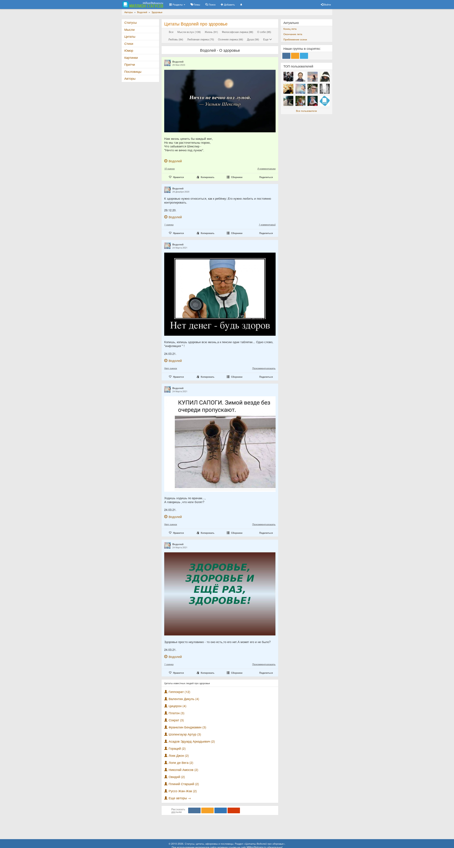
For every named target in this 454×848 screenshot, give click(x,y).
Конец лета (290, 28)
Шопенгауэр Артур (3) (185, 734)
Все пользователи (306, 110)
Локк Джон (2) (179, 755)
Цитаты (129, 36)
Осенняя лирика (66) (230, 39)
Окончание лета (292, 34)
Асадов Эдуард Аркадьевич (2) (192, 741)
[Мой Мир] (220, 810)
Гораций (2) (177, 748)
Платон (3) (176, 713)
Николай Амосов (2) (183, 769)
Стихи (128, 43)
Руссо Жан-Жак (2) (183, 791)
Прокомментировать (264, 368)
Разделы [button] (177, 4)
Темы (196, 4)
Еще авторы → (180, 798)
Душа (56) (253, 39)
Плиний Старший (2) (184, 784)
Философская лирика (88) (237, 32)
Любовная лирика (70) (200, 39)
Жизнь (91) (211, 32)
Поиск (211, 4)
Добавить (229, 4)
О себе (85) (264, 32)
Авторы (129, 78)
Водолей (178, 61)
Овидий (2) (177, 776)
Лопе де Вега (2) (181, 762)
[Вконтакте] (194, 810)
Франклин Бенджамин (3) (187, 727)
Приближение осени (295, 39)
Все (171, 32)
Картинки (131, 57)
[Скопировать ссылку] (234, 810)
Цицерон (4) (177, 706)
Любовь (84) (175, 39)
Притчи (129, 64)
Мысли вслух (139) (189, 32)
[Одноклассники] (207, 810)
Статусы (130, 22)
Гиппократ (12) (179, 691)
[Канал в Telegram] (304, 56)
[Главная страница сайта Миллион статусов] (142, 4)
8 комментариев (267, 168)
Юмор (128, 50)
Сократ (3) (176, 720)
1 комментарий (267, 224)
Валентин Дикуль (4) (184, 699)
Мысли (129, 29)
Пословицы (132, 71)
